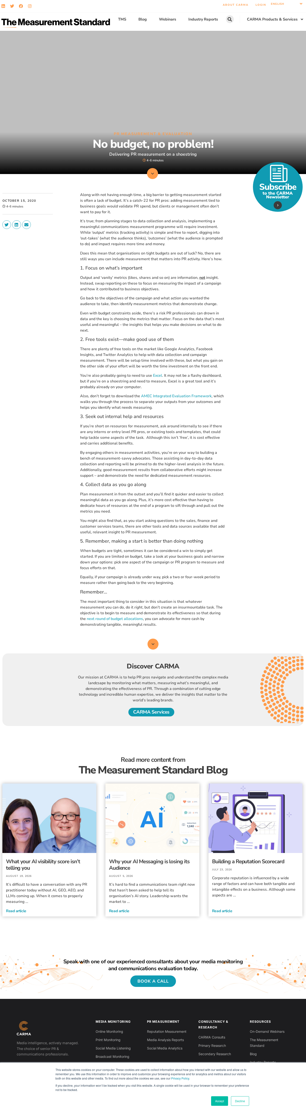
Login (261, 5)
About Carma (235, 5)
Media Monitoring (113, 1021)
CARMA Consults (211, 1037)
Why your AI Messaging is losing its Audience (149, 865)
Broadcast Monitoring (112, 1056)
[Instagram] (30, 6)
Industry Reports (203, 19)
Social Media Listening (113, 1048)
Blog (142, 19)
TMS (122, 19)
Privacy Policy (180, 1078)
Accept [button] (219, 1101)
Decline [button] (240, 1101)
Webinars (167, 19)
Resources (260, 1021)
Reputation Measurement (166, 1031)
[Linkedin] (3, 6)
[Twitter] (12, 6)
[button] (286, 3)
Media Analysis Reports (165, 1040)
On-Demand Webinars (267, 1031)
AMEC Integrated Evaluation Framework (176, 396)
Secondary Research (214, 1054)
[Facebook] (21, 6)
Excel (157, 375)
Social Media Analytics (164, 1048)
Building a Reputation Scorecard (248, 861)
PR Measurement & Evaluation (153, 134)
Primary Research (212, 1045)
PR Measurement (163, 1021)
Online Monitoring (109, 1031)
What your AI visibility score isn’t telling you (43, 865)
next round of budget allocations (115, 618)
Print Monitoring (108, 1040)
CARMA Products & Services (272, 19)
